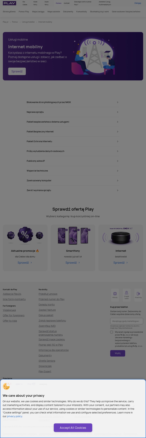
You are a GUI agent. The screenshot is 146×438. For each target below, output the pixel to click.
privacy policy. (15, 416)
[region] (73, 408)
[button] (6, 386)
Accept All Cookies (73, 428)
